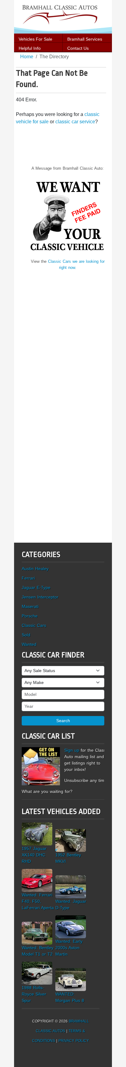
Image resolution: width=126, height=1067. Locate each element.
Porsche (30, 615)
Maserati (30, 606)
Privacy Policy (73, 1041)
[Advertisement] (67, 336)
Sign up (71, 750)
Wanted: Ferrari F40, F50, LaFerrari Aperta (38, 901)
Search (63, 720)
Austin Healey (35, 568)
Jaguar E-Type (36, 587)
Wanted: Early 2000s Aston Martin (69, 948)
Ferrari (28, 578)
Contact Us (78, 48)
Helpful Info (30, 48)
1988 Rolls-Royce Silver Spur (34, 994)
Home (26, 56)
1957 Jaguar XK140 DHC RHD (34, 855)
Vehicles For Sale (35, 39)
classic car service (75, 121)
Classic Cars (34, 625)
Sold (26, 634)
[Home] (63, 16)
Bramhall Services (84, 39)
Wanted (29, 644)
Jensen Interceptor (40, 597)
